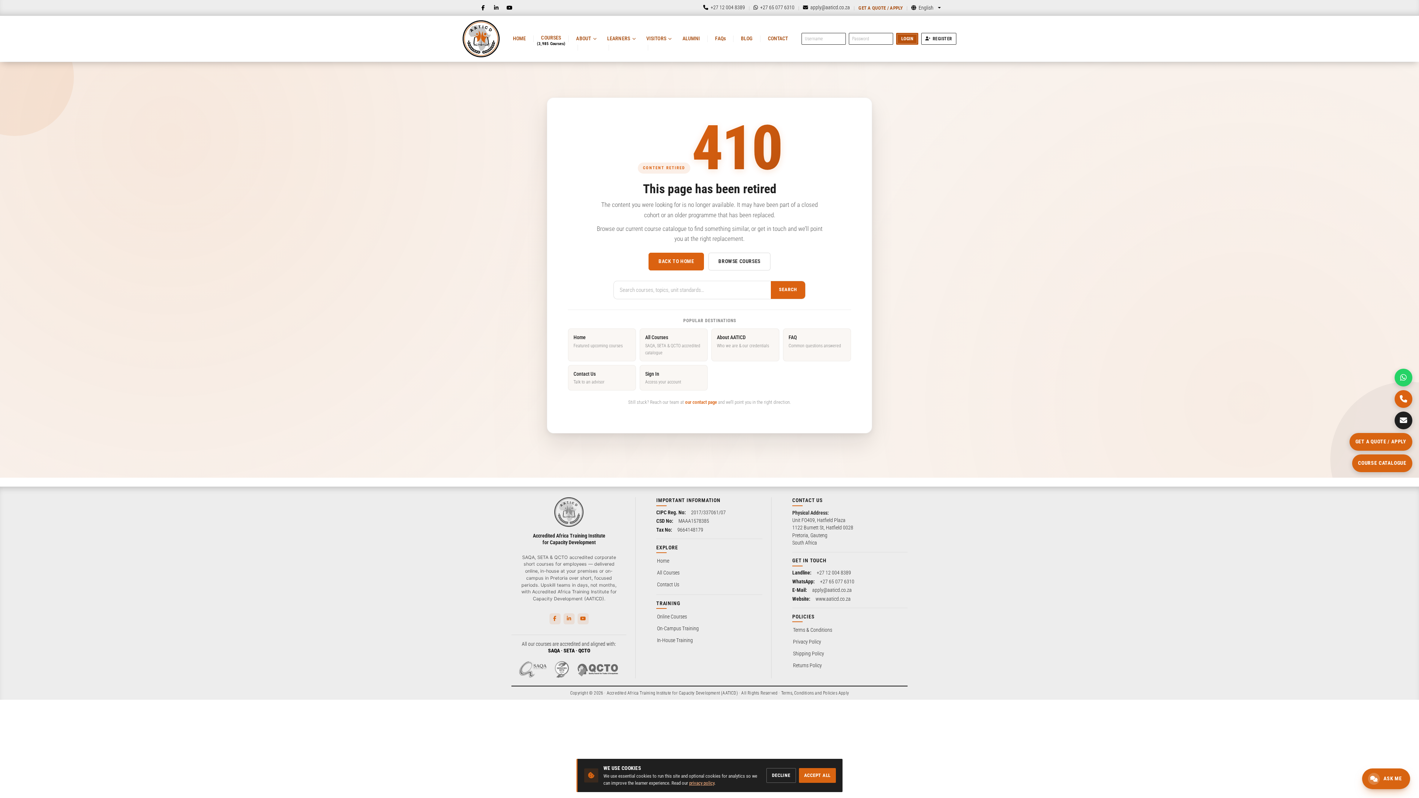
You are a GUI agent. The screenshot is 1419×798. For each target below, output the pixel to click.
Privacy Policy (807, 642)
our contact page (701, 402)
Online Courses (672, 617)
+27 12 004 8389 (834, 573)
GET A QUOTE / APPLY (1380, 441)
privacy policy (701, 783)
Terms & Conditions (812, 630)
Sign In (663, 378)
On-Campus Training (678, 628)
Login (907, 38)
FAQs (720, 38)
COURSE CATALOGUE (1382, 463)
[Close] (123, 659)
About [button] (583, 38)
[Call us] (1403, 399)
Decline (781, 775)
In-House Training (675, 640)
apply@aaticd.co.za (832, 590)
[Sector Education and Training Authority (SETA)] (562, 669)
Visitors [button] (656, 38)
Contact (778, 38)
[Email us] (1403, 420)
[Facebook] (483, 8)
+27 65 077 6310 (837, 581)
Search (788, 289)
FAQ (815, 341)
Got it (115, 778)
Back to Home (676, 261)
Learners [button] (618, 38)
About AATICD (743, 341)
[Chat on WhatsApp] (1403, 377)
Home (519, 38)
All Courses (672, 344)
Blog (747, 38)
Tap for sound (73, 686)
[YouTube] (509, 8)
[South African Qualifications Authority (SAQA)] (533, 669)
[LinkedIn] (496, 8)
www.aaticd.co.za (833, 599)
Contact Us (589, 378)
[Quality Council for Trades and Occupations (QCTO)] (598, 669)
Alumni (691, 38)
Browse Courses (739, 261)
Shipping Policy (808, 654)
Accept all (817, 775)
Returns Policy (807, 665)
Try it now (54, 778)
